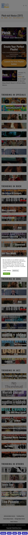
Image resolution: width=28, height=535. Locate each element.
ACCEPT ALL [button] (6, 273)
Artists (9, 533)
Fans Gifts (24, 533)
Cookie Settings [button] (7, 270)
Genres (14, 533)
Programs (3, 533)
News (19, 533)
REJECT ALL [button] (15, 270)
